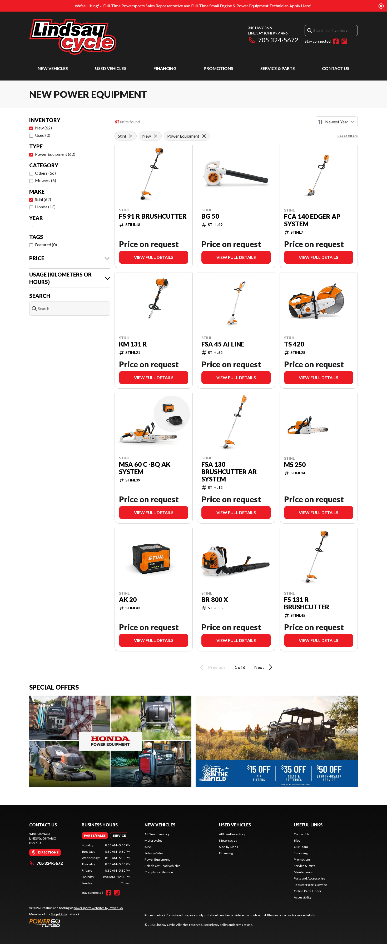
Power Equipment (157, 859)
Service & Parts (277, 68)
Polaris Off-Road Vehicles (162, 866)
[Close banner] (381, 6)
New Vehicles (53, 68)
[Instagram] (344, 41)
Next (259, 667)
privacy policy (218, 925)
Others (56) (45, 172)
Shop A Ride (59, 914)
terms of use (243, 925)
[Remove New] (155, 136)
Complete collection (159, 872)
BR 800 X (214, 599)
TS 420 (294, 344)
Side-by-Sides (154, 853)
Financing (164, 68)
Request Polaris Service (310, 885)
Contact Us (335, 68)
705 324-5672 (278, 40)
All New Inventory (157, 834)
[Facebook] (336, 41)
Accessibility (302, 897)
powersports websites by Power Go (98, 908)
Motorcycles (153, 840)
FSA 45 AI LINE (222, 344)
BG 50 (210, 216)
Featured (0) (46, 244)
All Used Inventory (232, 834)
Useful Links (308, 824)
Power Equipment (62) (55, 154)
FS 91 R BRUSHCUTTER (153, 216)
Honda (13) (45, 206)
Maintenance (303, 872)
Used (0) (42, 135)
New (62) (43, 127)
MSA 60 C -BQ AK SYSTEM (144, 468)
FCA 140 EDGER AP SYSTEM (312, 220)
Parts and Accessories (309, 878)
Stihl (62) (43, 199)
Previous (217, 667)
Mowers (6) (45, 180)
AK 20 (128, 599)
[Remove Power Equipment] (204, 136)
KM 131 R (133, 344)
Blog (297, 840)
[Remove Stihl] (130, 136)
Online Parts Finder (307, 891)
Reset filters (347, 136)
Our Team (301, 847)
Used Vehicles (110, 68)
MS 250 (295, 464)
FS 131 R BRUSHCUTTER (306, 603)
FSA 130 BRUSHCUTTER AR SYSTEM (229, 472)
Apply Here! (300, 5)
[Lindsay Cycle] (72, 37)
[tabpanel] (106, 864)
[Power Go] (76, 922)
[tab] (95, 835)
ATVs (148, 847)
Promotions (218, 68)
